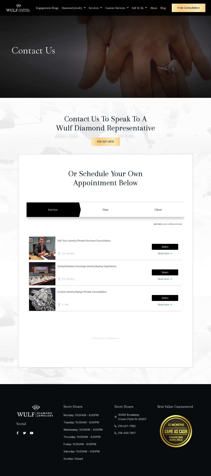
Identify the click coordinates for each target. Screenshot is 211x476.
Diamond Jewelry (72, 8)
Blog (163, 8)
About (153, 8)
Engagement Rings (47, 8)
